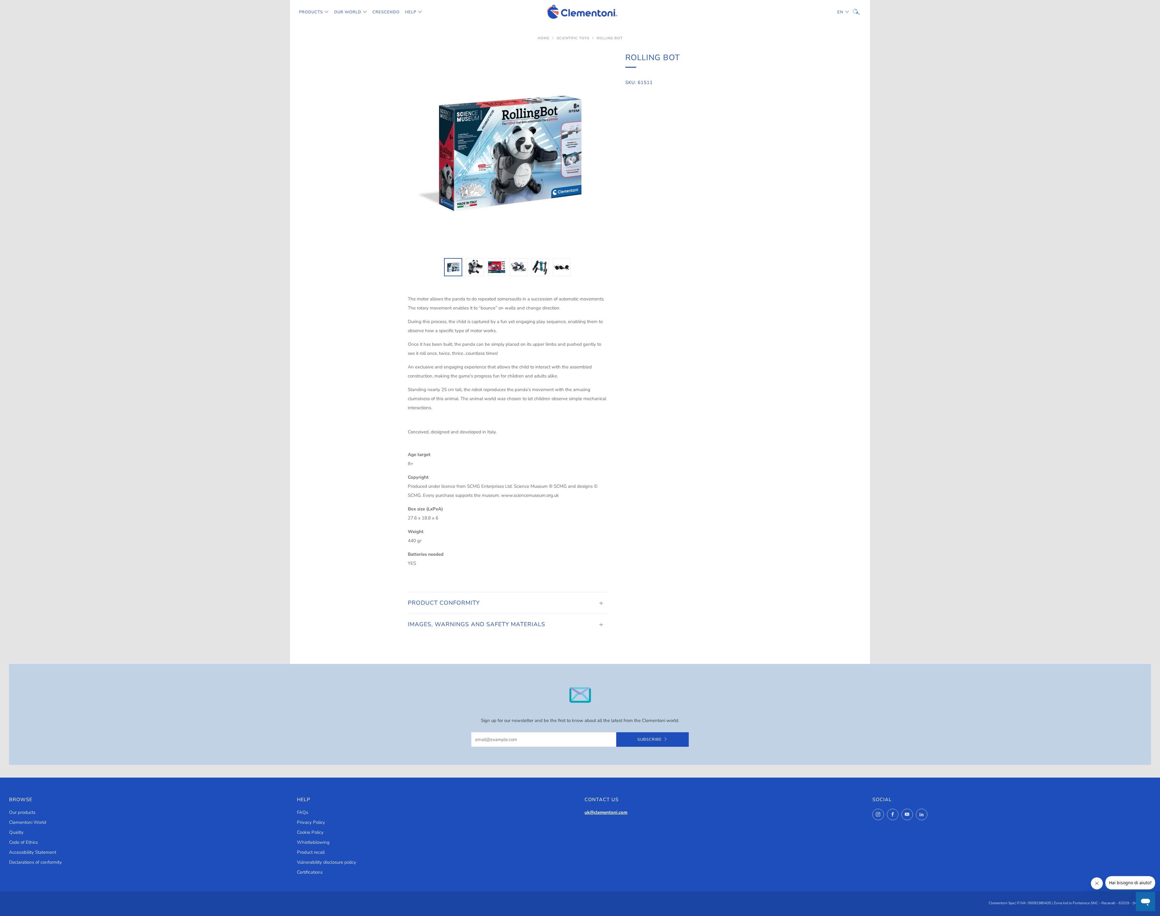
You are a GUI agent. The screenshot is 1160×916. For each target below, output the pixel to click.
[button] (453, 267)
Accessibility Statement (32, 852)
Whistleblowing (313, 842)
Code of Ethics (23, 842)
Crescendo (386, 12)
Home (543, 38)
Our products (22, 812)
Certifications (310, 872)
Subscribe (649, 739)
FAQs (302, 812)
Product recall (311, 852)
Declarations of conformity (35, 862)
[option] (507, 151)
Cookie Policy (310, 832)
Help (410, 12)
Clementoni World (27, 822)
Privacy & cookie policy (1063, 890)
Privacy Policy (311, 822)
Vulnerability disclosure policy (326, 862)
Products (311, 12)
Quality (16, 832)
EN (840, 12)
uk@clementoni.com (606, 812)
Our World (347, 12)
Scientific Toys (573, 38)
